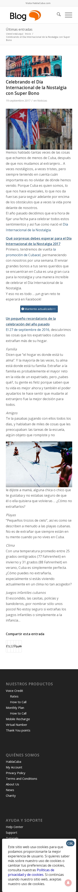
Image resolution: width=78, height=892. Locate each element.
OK (70, 843)
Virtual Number (16, 724)
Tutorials (12, 838)
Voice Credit (14, 690)
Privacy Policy (15, 773)
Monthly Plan (15, 707)
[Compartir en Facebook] (6, 646)
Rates (14, 696)
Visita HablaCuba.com (38, 3)
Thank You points (18, 730)
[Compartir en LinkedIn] (17, 646)
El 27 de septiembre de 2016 (27, 329)
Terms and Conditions (21, 778)
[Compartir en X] (9, 646)
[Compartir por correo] (20, 646)
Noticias (42, 100)
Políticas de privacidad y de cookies (31, 872)
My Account (14, 767)
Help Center (14, 827)
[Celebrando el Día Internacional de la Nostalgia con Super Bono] (34, 66)
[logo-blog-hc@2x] (32, 15)
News (10, 790)
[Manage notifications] (68, 882)
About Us (12, 784)
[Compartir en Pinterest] (15, 646)
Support (11, 832)
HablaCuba (13, 761)
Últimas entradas (19, 29)
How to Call (18, 702)
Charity (11, 795)
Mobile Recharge (18, 719)
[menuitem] (38, 3)
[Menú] (66, 15)
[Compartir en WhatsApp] (12, 646)
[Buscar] (57, 15)
